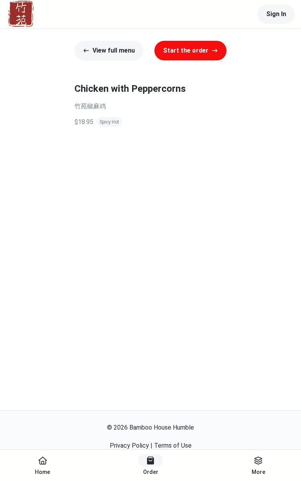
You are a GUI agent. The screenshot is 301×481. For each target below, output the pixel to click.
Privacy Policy (129, 445)
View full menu (113, 50)
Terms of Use (173, 445)
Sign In (276, 14)
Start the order (186, 50)
